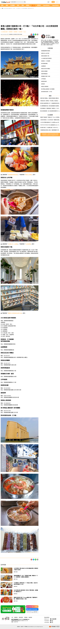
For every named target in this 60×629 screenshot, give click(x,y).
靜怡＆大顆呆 (28, 174)
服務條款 (16, 617)
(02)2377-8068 (21, 619)
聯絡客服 (30, 617)
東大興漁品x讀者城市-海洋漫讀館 (47, 89)
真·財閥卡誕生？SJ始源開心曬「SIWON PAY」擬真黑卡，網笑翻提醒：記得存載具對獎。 (50, 127)
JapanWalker (46, 5)
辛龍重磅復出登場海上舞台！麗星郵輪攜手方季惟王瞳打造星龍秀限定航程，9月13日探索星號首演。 (50, 130)
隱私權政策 (21, 617)
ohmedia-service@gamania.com (52, 135)
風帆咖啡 (43, 83)
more (25, 31)
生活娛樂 (12, 5)
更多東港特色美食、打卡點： (47, 91)
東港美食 (10, 31)
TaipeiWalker (55, 5)
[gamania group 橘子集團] (54, 626)
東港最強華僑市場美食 (45, 50)
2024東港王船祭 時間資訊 (46, 58)
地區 (23, 5)
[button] (49, 2)
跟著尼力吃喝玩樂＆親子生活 (15, 313)
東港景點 (15, 31)
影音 (18, 5)
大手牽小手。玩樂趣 (13, 244)
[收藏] (31, 34)
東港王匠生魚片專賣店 (45, 68)
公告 (12, 617)
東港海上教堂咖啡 (44, 86)
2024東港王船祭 (4, 31)
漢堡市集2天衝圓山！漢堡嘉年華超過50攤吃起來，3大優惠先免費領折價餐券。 (50, 98)
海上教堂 (20, 31)
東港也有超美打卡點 (45, 55)
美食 (2, 5)
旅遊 (7, 5)
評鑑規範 (25, 617)
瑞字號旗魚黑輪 (44, 63)
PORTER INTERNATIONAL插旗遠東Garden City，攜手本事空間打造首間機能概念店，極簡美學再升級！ (50, 124)
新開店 (27, 5)
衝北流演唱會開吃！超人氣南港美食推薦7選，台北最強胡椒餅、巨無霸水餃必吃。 (50, 111)
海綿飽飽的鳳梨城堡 (13, 174)
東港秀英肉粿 (44, 81)
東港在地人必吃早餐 (45, 53)
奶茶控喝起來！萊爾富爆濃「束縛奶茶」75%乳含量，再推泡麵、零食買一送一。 (50, 108)
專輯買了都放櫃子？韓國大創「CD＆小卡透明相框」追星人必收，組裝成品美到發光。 (50, 117)
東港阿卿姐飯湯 (44, 73)
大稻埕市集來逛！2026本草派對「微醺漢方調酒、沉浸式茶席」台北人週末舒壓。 (50, 119)
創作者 (39, 5)
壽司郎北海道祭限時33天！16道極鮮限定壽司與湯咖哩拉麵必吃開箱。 (50, 103)
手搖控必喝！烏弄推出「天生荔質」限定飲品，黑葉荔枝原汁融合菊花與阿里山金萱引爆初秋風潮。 (50, 100)
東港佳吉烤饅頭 (44, 71)
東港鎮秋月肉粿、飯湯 (45, 76)
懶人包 (33, 5)
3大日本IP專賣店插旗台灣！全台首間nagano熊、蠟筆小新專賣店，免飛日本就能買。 (50, 122)
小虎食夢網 (28, 244)
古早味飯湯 (43, 78)
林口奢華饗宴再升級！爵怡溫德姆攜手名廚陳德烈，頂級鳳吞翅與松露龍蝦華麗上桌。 (50, 105)
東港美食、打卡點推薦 (45, 61)
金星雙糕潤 (43, 66)
